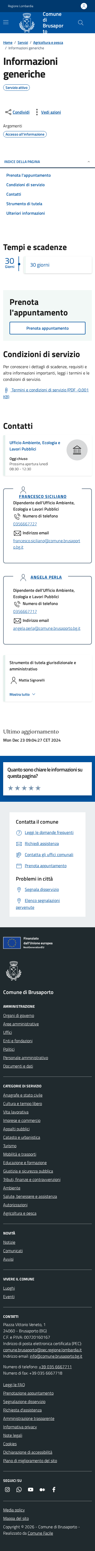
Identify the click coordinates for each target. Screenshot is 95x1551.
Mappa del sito (16, 1518)
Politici (9, 1049)
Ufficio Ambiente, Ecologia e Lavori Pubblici (35, 445)
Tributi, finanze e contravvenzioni (31, 1179)
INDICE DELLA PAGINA (22, 161)
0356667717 (25, 611)
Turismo (9, 1145)
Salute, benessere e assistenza (30, 1196)
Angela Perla (46, 577)
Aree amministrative (21, 1024)
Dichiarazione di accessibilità (27, 1452)
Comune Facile (40, 1533)
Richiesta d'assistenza (22, 1410)
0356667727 (25, 524)
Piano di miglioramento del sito (30, 1460)
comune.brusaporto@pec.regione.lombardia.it (42, 1350)
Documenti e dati (18, 1066)
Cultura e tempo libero (22, 1103)
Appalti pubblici (16, 1129)
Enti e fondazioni (17, 1041)
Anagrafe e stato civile (22, 1095)
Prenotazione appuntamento (28, 1393)
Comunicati (13, 1250)
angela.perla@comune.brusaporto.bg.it (46, 628)
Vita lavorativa (15, 1112)
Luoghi (9, 1288)
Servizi (23, 42)
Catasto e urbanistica (21, 1137)
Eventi (9, 1296)
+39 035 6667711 (55, 1366)
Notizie (9, 1242)
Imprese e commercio (21, 1120)
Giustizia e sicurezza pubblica (28, 1171)
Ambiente (11, 1188)
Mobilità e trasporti (19, 1154)
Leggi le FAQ (14, 1384)
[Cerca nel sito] (80, 22)
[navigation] (6, 22)
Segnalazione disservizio (24, 1401)
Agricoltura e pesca (48, 42)
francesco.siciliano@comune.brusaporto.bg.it (46, 543)
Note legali (12, 1435)
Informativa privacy (20, 1427)
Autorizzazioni (15, 1205)
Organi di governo (18, 1015)
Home (7, 42)
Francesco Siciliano (42, 496)
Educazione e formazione (25, 1162)
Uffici (7, 1032)
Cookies (10, 1443)
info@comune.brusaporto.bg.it (56, 1356)
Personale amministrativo (25, 1057)
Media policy (14, 1510)
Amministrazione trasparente (28, 1418)
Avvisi (8, 1259)
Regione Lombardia (20, 6)
